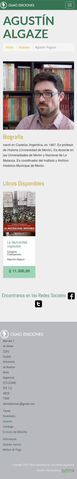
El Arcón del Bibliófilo (15, 432)
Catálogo (8, 426)
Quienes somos (12, 444)
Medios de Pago (12, 449)
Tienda (6, 411)
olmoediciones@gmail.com (19, 404)
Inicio (9, 47)
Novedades (9, 416)
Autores (24, 47)
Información (10, 439)
